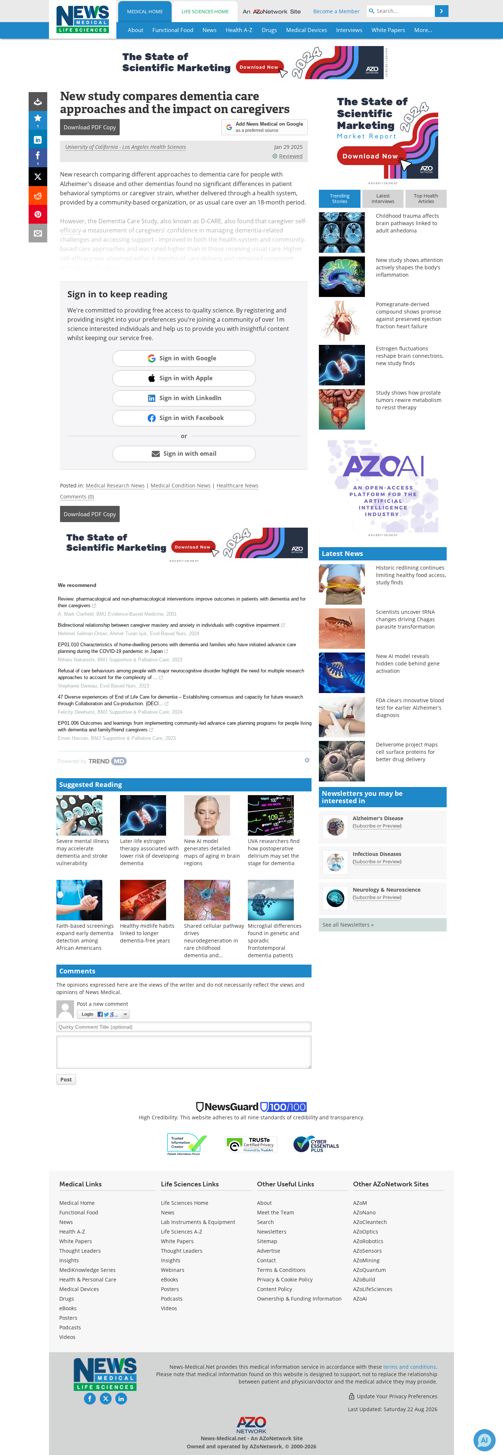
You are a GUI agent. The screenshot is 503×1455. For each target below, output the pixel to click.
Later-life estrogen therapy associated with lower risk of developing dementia (149, 852)
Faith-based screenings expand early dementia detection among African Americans (85, 936)
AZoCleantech (370, 1221)
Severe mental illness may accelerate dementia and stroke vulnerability (82, 852)
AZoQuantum (369, 1269)
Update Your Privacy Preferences (396, 1396)
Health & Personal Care (87, 1279)
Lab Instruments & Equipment (198, 1221)
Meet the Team (275, 1212)
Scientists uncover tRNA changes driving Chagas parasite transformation (405, 619)
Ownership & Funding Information (299, 1298)
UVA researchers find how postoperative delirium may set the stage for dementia (274, 852)
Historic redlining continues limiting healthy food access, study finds (411, 575)
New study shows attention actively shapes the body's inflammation (409, 267)
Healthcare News (237, 485)
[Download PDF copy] (38, 101)
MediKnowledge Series (87, 1269)
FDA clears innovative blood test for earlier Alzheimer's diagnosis (410, 707)
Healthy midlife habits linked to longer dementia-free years (147, 933)
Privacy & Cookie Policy (285, 1279)
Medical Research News (115, 485)
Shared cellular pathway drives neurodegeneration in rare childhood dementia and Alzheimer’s (214, 944)
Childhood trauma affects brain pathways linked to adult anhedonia (407, 223)
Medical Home (145, 11)
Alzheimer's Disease (378, 818)
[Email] (38, 233)
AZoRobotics (368, 1241)
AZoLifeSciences (373, 1289)
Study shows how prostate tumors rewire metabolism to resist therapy (409, 400)
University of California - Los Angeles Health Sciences (125, 146)
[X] (38, 176)
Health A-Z (72, 1231)
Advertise (268, 1250)
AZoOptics (365, 1231)
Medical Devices (79, 1289)
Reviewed (291, 156)
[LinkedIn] (38, 139)
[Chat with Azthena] (485, 1440)
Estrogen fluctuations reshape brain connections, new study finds (409, 356)
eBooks (68, 1308)
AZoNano (364, 1212)
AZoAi (360, 1298)
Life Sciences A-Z (181, 1231)
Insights (69, 1260)
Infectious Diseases (377, 853)
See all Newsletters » (348, 924)
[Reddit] (38, 195)
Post (66, 1079)
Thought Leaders (80, 1250)
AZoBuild (364, 1279)
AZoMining (366, 1260)
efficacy (70, 230)
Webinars (172, 1269)
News (66, 1221)
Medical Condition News (181, 485)
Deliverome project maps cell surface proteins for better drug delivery (407, 752)
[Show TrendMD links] (307, 760)
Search (265, 1221)
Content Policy (274, 1289)
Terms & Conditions (281, 1269)
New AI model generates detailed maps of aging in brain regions (212, 852)
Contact (266, 1260)
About (264, 1202)
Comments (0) (77, 496)
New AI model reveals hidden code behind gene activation (408, 663)
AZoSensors (367, 1250)
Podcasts (70, 1327)
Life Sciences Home (205, 11)
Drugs (66, 1298)
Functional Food (78, 1212)
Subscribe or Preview (377, 825)
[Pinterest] (38, 214)
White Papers (75, 1241)
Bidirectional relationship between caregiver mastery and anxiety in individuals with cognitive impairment (168, 625)
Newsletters (271, 1231)
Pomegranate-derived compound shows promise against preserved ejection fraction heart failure (409, 315)
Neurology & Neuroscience (387, 889)
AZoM (360, 1202)
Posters (68, 1317)
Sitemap (267, 1241)
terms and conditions (409, 1366)
